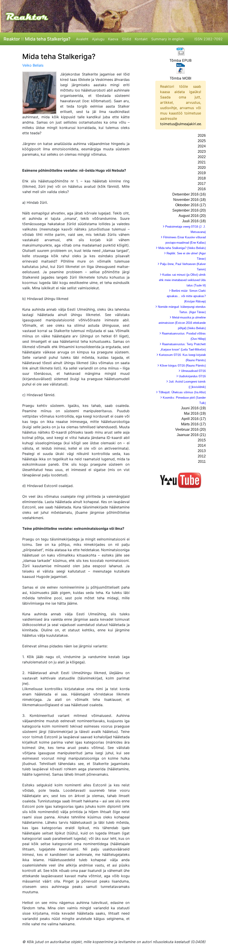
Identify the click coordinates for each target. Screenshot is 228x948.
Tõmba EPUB (180, 60)
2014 (202, 445)
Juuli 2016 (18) (194, 221)
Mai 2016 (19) (195, 413)
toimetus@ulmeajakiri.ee (180, 124)
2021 (202, 162)
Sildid (126, 39)
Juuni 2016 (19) (193, 408)
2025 (202, 141)
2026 (202, 135)
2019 (202, 173)
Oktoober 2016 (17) (190, 205)
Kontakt (141, 39)
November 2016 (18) (189, 200)
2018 (202, 178)
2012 (202, 456)
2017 (202, 184)
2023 (202, 151)
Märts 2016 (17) (193, 424)
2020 (202, 167)
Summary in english (167, 39)
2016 (202, 189)
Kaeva (113, 39)
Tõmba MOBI (180, 78)
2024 (202, 146)
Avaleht (82, 39)
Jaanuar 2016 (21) (191, 435)
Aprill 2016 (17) (193, 419)
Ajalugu (98, 39)
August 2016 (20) (192, 216)
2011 (202, 461)
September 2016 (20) (189, 210)
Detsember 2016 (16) (189, 194)
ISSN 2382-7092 (208, 39)
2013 (202, 451)
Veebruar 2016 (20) (190, 429)
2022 (202, 157)
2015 (202, 440)
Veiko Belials (32, 65)
